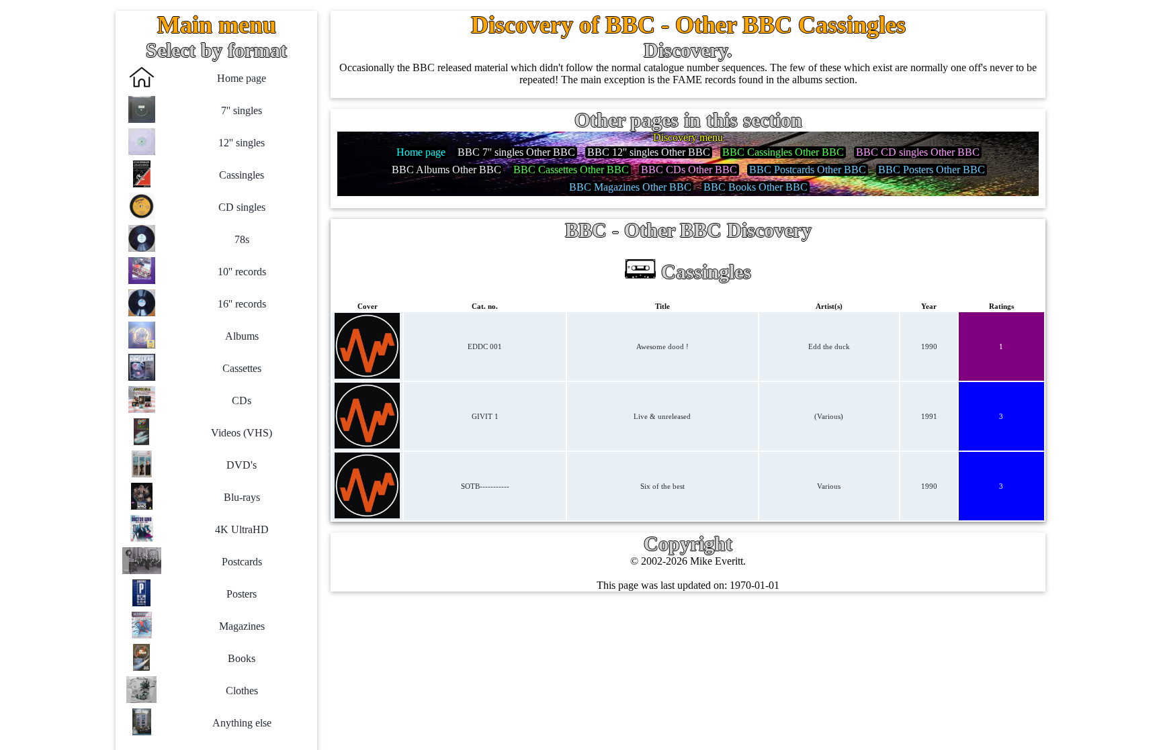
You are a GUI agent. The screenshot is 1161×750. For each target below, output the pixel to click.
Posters (241, 594)
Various (829, 486)
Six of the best (662, 486)
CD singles (241, 207)
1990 (929, 346)
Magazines (242, 626)
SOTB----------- (485, 486)
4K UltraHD (242, 529)
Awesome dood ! (662, 346)
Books (241, 658)
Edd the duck (829, 346)
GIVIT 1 (485, 416)
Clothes (242, 690)
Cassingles (241, 175)
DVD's (241, 465)
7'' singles (241, 110)
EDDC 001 (485, 346)
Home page (241, 78)
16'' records (242, 304)
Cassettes (241, 368)
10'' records (242, 271)
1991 (929, 416)
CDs (241, 400)
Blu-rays (242, 497)
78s (241, 239)
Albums (242, 336)
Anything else (241, 723)
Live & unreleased (662, 416)
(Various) (828, 416)
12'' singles (241, 142)
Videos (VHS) (241, 432)
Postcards (242, 561)
